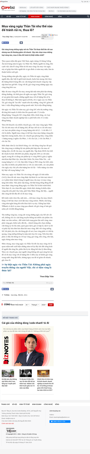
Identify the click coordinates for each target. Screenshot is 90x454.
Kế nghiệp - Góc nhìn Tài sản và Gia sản (32, 11)
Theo (27, 283)
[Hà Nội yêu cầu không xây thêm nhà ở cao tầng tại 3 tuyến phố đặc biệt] (10, 373)
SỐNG (60, 16)
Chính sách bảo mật (8, 423)
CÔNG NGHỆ (49, 16)
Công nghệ (48, 404)
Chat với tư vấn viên (59, 422)
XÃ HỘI (8, 16)
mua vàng (14, 295)
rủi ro (25, 295)
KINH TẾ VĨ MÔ (21, 16)
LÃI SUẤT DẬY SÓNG (36, 7)
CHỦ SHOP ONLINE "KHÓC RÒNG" (58, 7)
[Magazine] (4, 1)
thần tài (20, 295)
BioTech (51, 11)
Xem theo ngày (17, 305)
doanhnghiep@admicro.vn (61, 417)
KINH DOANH (35, 16)
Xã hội (14, 404)
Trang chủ (5, 404)
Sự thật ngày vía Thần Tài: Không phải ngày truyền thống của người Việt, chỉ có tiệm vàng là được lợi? (26, 267)
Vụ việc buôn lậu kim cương (67, 11)
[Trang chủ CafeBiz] (2, 16)
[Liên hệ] (21, 42)
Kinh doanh (36, 37)
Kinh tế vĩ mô (24, 404)
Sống (57, 404)
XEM (50, 305)
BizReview (23, 7)
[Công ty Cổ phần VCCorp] (11, 430)
